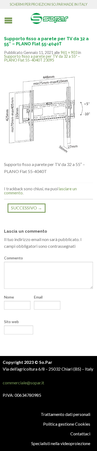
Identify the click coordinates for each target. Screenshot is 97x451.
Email (38, 297)
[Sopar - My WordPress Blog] (49, 16)
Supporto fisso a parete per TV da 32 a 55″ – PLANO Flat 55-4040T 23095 (42, 58)
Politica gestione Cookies (66, 423)
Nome (9, 297)
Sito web (11, 321)
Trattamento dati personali (65, 414)
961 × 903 (69, 52)
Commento (13, 258)
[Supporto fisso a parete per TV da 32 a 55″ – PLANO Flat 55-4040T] (48, 114)
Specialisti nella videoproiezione (60, 443)
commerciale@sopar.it (23, 382)
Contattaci (80, 433)
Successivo (26, 207)
